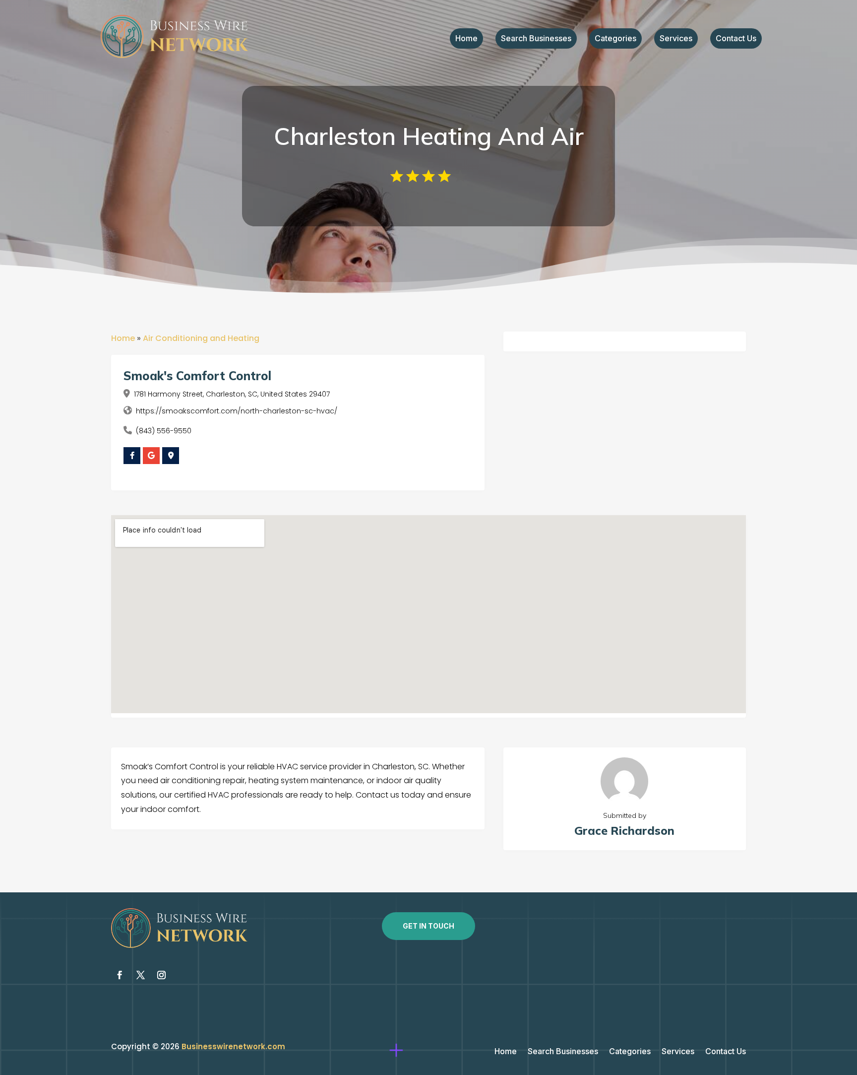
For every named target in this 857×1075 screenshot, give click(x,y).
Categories (615, 39)
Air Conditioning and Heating (201, 338)
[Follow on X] (140, 975)
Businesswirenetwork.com (233, 1046)
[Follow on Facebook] (119, 975)
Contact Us (736, 39)
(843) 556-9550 (163, 431)
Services (676, 39)
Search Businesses (536, 39)
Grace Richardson (624, 830)
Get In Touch (428, 926)
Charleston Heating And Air (429, 136)
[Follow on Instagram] (161, 975)
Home (466, 39)
